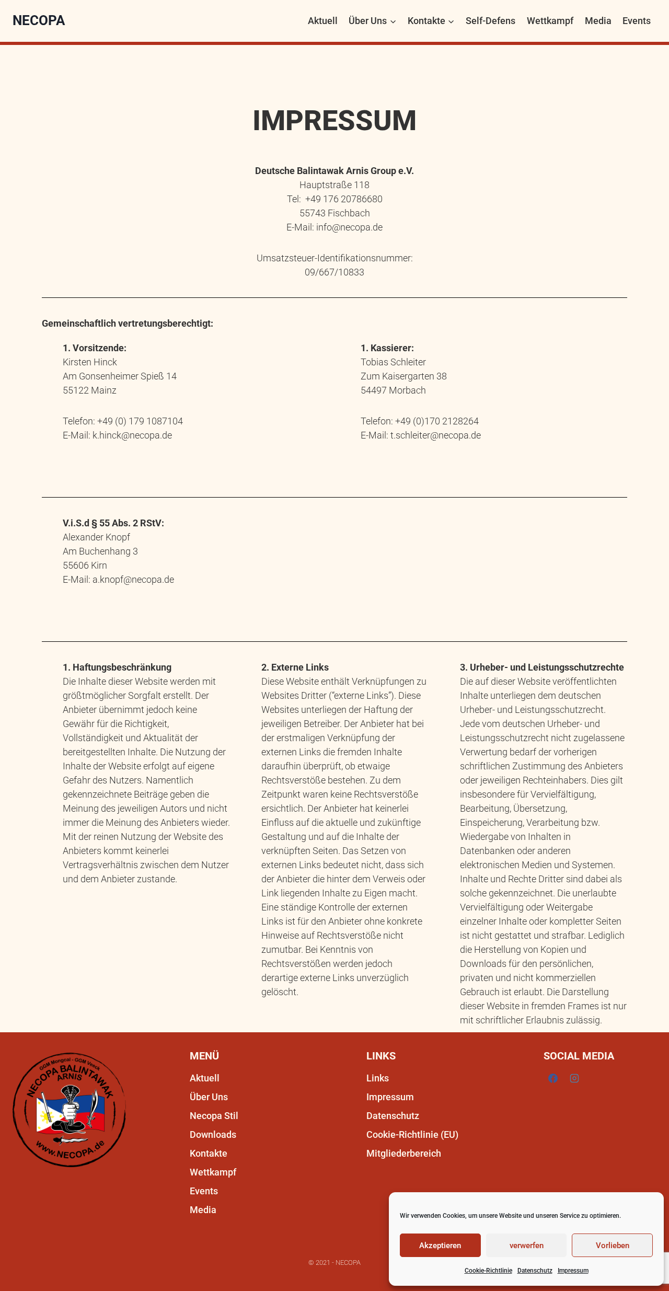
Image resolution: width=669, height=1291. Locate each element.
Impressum (573, 1270)
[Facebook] (553, 1078)
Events (636, 20)
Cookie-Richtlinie (488, 1270)
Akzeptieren (440, 1245)
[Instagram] (574, 1078)
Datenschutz (534, 1270)
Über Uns (209, 1096)
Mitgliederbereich (403, 1153)
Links (377, 1078)
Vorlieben (612, 1245)
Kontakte (208, 1153)
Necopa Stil (214, 1115)
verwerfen (527, 1245)
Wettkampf (550, 20)
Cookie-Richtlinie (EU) (412, 1134)
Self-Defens (490, 20)
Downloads (213, 1134)
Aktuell (323, 20)
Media (598, 20)
